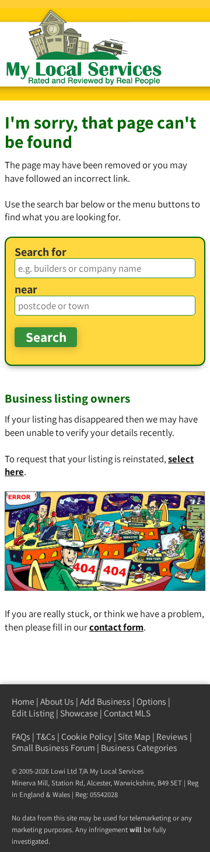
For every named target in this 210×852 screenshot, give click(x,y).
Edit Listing (33, 713)
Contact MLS (127, 713)
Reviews (172, 736)
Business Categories (139, 747)
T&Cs (45, 736)
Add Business (105, 701)
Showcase (79, 713)
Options (151, 701)
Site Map (134, 736)
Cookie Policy (86, 736)
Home (23, 701)
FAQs (21, 736)
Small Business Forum (53, 747)
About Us (57, 701)
